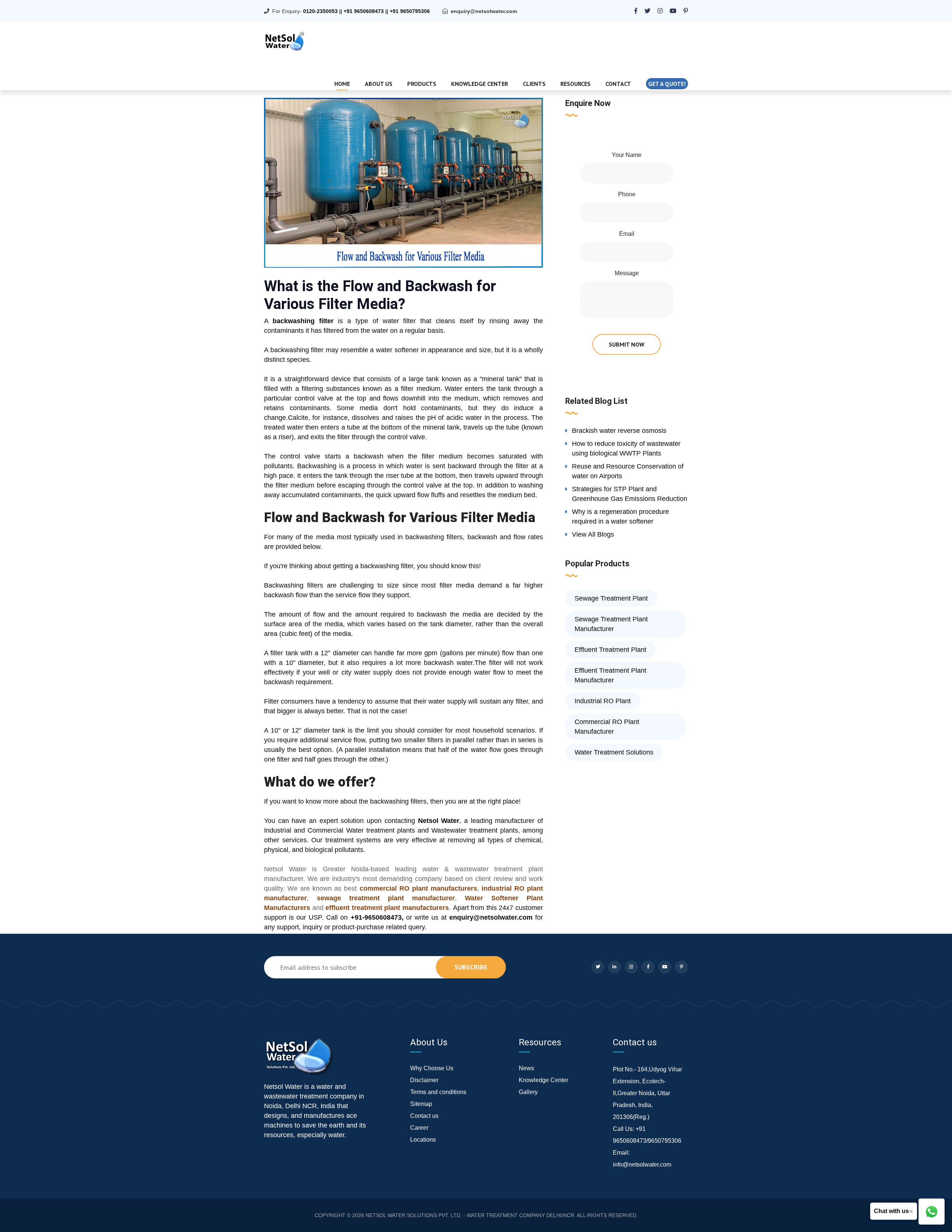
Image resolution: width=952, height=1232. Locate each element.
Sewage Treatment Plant (611, 598)
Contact (618, 83)
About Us (378, 83)
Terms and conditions (438, 1092)
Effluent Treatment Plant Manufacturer (610, 675)
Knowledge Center (479, 83)
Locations (423, 1139)
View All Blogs (593, 534)
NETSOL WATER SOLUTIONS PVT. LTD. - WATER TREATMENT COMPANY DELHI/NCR (470, 1215)
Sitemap (421, 1104)
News (526, 1068)
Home (342, 83)
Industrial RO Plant (603, 701)
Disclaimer (424, 1080)
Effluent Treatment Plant (610, 649)
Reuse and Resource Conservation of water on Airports (628, 471)
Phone (627, 194)
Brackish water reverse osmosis (619, 430)
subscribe (470, 967)
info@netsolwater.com (642, 1164)
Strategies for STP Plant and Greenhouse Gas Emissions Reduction (629, 493)
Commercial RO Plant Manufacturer (607, 726)
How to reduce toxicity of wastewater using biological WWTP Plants (626, 448)
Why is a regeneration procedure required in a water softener (620, 516)
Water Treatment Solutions (614, 752)
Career (419, 1128)
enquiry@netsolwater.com (484, 11)
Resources (575, 83)
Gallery (528, 1092)
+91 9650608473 (364, 11)
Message (627, 273)
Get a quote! (667, 83)
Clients (534, 83)
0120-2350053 (320, 11)
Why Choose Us (431, 1068)
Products (421, 83)
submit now (626, 344)
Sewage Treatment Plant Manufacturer (611, 624)
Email (626, 234)
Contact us (424, 1116)
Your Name (626, 155)
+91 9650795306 (410, 11)
